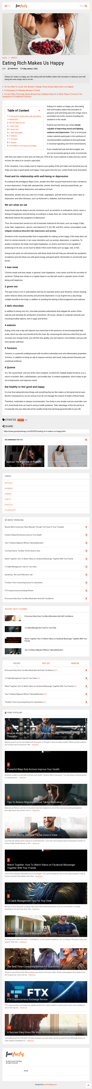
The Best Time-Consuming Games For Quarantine (33, 966)
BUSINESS (9, 488)
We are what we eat (17, 123)
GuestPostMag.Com (50, 1084)
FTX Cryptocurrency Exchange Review (27, 999)
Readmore (35, 745)
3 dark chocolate (16, 133)
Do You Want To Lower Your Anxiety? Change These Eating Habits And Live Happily (39, 87)
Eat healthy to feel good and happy (23, 146)
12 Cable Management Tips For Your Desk (40, 628)
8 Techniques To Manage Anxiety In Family (22, 90)
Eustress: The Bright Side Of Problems (24, 462)
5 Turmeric (13, 139)
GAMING (8, 494)
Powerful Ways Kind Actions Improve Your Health (33, 769)
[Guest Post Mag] (21, 7)
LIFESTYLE (9, 505)
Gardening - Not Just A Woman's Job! (27, 933)
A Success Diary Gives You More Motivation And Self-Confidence (49, 616)
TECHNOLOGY (10, 510)
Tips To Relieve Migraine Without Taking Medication (44, 650)
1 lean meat (14, 126)
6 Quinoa (12, 142)
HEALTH (14, 58)
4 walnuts (13, 136)
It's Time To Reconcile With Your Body (66, 462)
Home (4, 58)
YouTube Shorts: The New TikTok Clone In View (32, 835)
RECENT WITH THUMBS (16, 609)
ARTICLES (8, 483)
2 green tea (13, 129)
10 (9, 1027)
